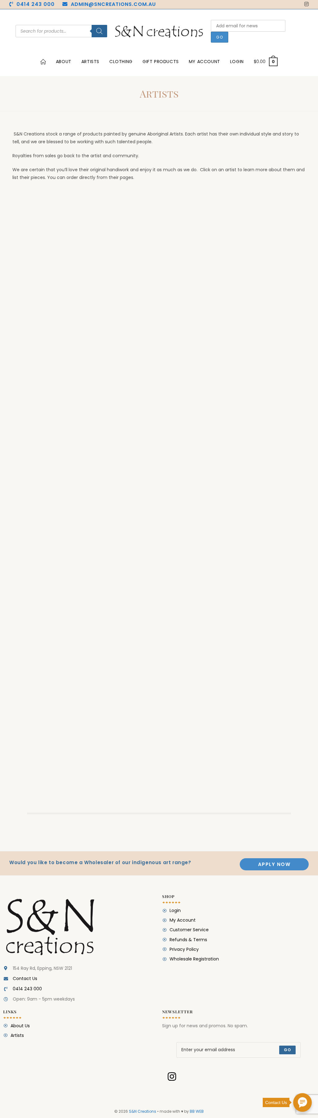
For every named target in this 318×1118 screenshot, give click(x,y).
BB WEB (197, 1111)
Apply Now (274, 864)
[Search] (99, 31)
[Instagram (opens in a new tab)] (305, 4)
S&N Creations (142, 1111)
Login (237, 61)
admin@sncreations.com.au (113, 4)
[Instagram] (171, 1076)
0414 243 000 (35, 4)
